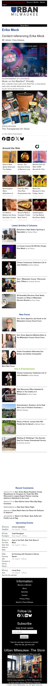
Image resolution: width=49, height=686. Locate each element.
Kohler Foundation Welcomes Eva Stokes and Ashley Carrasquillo (30, 352)
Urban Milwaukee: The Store (24, 650)
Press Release (17, 134)
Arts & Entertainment (24, 368)
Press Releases (18, 40)
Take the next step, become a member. (24, 642)
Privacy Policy (25, 598)
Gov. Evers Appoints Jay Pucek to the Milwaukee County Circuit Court (31, 319)
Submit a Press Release (24, 602)
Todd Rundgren (18, 533)
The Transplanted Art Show (16, 128)
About (24, 588)
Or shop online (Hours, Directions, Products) (24, 682)
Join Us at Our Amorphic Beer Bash (14, 2)
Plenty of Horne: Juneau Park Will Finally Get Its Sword (30, 422)
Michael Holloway (18, 89)
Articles (8, 40)
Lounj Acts (16, 570)
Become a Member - (33, 2)
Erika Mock (10, 29)
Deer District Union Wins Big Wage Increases (23, 502)
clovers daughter (18, 527)
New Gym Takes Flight (25, 507)
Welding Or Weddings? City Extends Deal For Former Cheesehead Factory (31, 439)
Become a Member (24, 585)
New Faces (24, 314)
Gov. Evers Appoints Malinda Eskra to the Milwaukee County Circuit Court (31, 336)
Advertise (24, 592)
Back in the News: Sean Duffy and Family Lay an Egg (22, 517)
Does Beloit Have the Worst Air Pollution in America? (24, 511)
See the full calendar (9, 575)
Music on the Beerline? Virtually (18, 81)
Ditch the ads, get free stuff (24, 644)
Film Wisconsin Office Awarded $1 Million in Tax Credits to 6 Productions (30, 391)
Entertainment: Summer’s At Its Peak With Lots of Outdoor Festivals (31, 406)
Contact (24, 595)
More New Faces (8, 366)
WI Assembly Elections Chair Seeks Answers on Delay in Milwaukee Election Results (30, 297)
